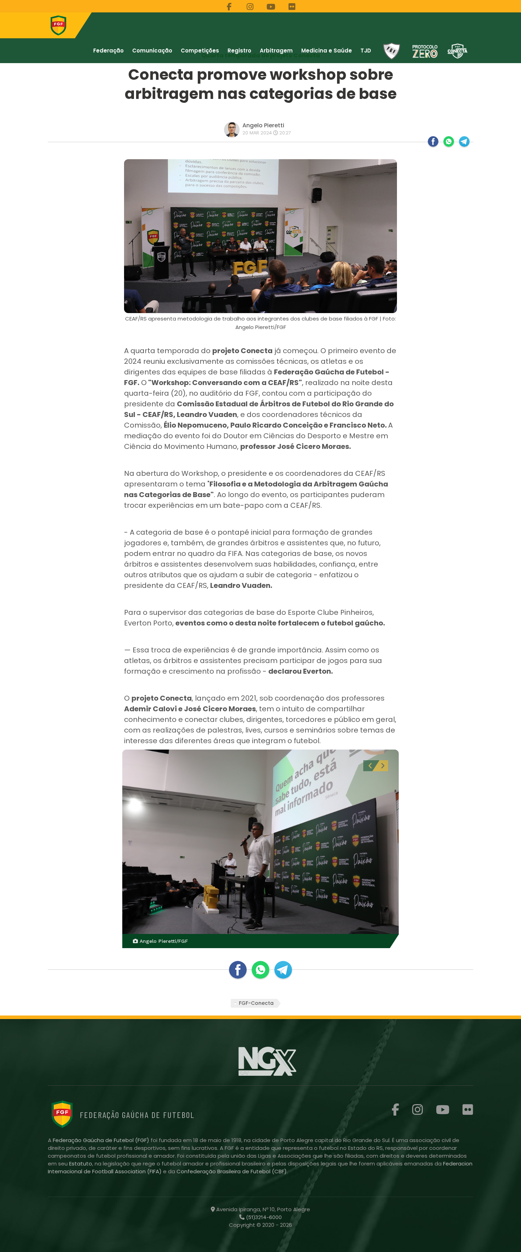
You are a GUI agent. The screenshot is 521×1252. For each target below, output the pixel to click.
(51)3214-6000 (263, 1217)
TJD (365, 50)
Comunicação (152, 50)
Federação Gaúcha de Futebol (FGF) (102, 1140)
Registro (239, 50)
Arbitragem (276, 50)
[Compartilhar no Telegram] (464, 141)
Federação (108, 50)
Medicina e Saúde (326, 50)
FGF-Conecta (256, 1003)
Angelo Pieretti (263, 125)
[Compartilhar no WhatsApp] (448, 141)
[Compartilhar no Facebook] (433, 141)
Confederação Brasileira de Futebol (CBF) (232, 1171)
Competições (200, 50)
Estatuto (80, 1163)
